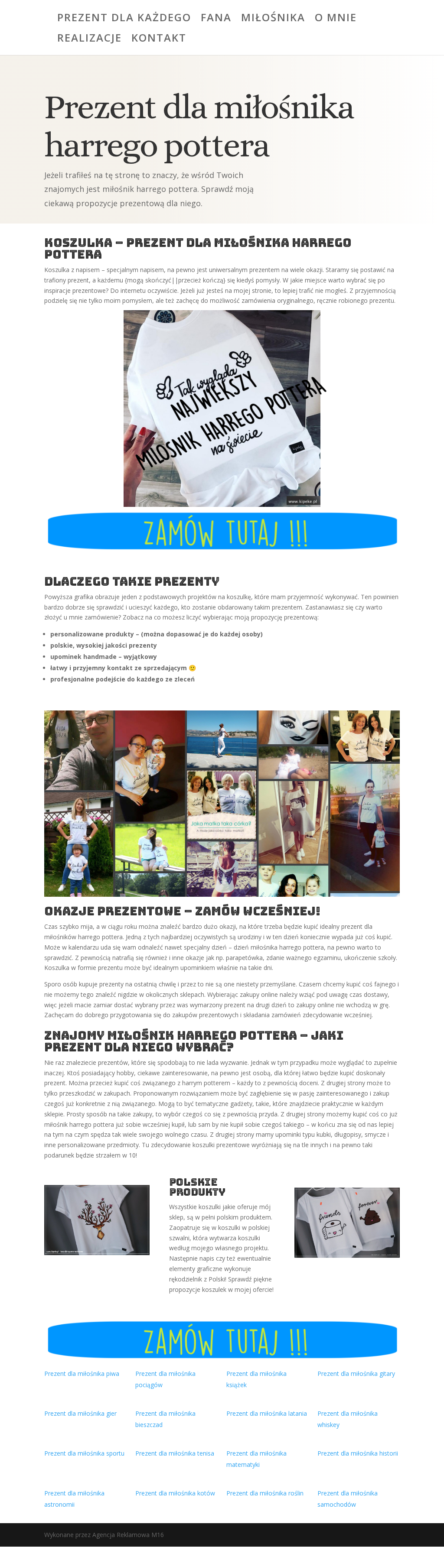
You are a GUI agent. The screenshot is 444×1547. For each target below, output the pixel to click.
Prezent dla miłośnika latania (266, 1413)
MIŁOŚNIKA (273, 19)
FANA (216, 19)
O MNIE (336, 19)
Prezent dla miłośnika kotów (175, 1493)
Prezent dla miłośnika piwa (81, 1373)
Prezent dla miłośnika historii (357, 1453)
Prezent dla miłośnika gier (80, 1413)
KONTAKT (158, 40)
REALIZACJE (89, 40)
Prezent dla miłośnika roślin (265, 1493)
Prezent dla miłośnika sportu (84, 1453)
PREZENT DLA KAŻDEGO (124, 19)
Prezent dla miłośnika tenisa (174, 1453)
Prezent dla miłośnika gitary (356, 1373)
